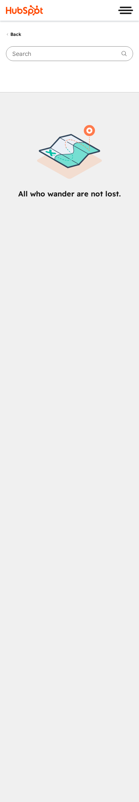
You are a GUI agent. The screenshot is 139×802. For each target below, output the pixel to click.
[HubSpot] (24, 10)
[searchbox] (69, 53)
